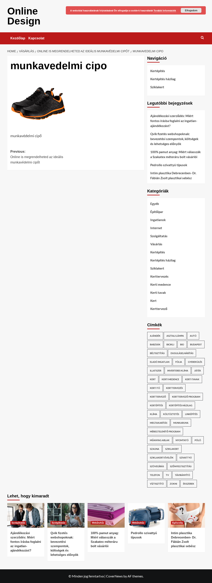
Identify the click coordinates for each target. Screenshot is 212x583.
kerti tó (155, 388)
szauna (154, 449)
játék (197, 370)
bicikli (170, 344)
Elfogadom (191, 10)
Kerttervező (158, 309)
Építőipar (156, 212)
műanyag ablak (160, 440)
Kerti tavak (158, 292)
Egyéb (154, 204)
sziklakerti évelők (161, 457)
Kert (153, 300)
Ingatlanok (158, 220)
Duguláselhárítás (182, 353)
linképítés (191, 414)
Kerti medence (160, 284)
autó (193, 335)
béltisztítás (157, 353)
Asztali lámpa (175, 335)
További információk (165, 10)
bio (182, 344)
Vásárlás (156, 244)
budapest (196, 344)
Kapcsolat (36, 38)
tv (167, 475)
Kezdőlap (17, 38)
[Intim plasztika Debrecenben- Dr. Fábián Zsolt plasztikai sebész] (186, 515)
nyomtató (182, 440)
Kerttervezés (159, 276)
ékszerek (188, 483)
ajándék (155, 335)
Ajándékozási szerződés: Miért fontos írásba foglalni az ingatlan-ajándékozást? (173, 121)
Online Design (23, 16)
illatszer (155, 370)
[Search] (202, 37)
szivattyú (185, 457)
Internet (156, 228)
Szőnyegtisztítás (181, 466)
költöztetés (171, 414)
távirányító (182, 475)
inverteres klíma (177, 370)
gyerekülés (195, 361)
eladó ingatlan (159, 361)
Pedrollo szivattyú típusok (168, 165)
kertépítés (156, 405)
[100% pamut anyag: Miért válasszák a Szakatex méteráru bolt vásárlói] (106, 515)
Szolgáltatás (158, 236)
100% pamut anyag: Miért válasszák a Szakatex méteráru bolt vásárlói (175, 154)
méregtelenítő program (165, 431)
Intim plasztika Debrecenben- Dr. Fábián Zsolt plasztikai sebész (173, 175)
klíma (153, 414)
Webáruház (98, 522)
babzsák (155, 344)
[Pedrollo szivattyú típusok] (146, 515)
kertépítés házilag (180, 405)
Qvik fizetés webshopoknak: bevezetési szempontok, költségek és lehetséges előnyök (174, 139)
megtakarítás (158, 422)
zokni (173, 483)
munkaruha (180, 422)
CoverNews (114, 576)
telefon (155, 475)
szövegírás (157, 466)
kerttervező (158, 396)
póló (198, 440)
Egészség (177, 522)
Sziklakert (157, 87)
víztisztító (157, 483)
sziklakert (172, 449)
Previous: (36, 157)
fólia (178, 361)
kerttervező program (186, 396)
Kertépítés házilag (163, 79)
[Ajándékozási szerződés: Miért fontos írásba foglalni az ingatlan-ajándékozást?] (25, 515)
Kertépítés (157, 71)
